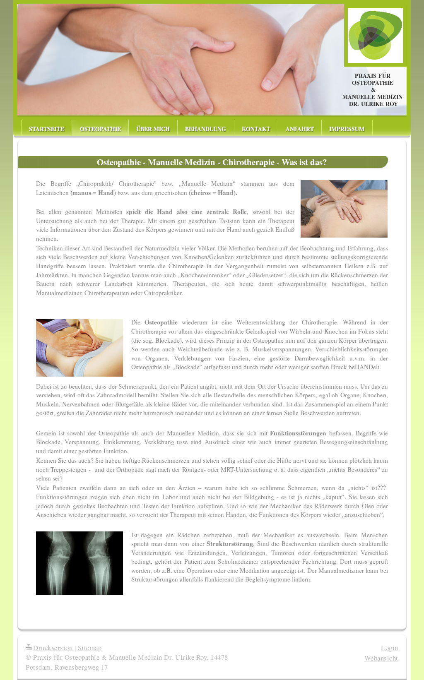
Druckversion (52, 647)
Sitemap (90, 647)
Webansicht (381, 658)
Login (389, 647)
